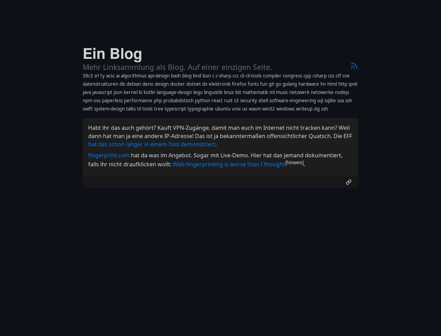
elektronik (219, 84)
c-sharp (223, 76)
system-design (109, 109)
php (158, 100)
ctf (338, 76)
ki (140, 92)
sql (320, 100)
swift (88, 109)
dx (204, 84)
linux (229, 92)
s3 (236, 100)
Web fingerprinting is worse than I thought (229, 164)
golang (290, 84)
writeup (304, 109)
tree (158, 109)
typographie (200, 109)
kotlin (149, 92)
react (217, 100)
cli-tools (253, 76)
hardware (308, 84)
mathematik (255, 92)
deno (147, 84)
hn (323, 84)
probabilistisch (178, 100)
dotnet (193, 84)
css (331, 76)
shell (263, 100)
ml (272, 92)
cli (242, 76)
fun (263, 84)
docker (177, 84)
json (118, 92)
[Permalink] (349, 182)
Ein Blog (112, 52)
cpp (307, 76)
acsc (110, 76)
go (278, 84)
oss (97, 100)
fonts (253, 84)
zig (317, 109)
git (271, 84)
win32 (268, 109)
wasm (255, 109)
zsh (324, 109)
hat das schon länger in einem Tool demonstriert (151, 144)
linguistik (213, 92)
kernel (130, 92)
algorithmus (133, 76)
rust (228, 100)
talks (131, 109)
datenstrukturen (100, 84)
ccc (236, 76)
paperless (112, 100)
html (332, 84)
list (238, 92)
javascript (102, 92)
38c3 (88, 76)
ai (118, 76)
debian (133, 84)
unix (236, 109)
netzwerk (299, 92)
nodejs (342, 92)
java (87, 92)
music (282, 92)
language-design (174, 92)
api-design (159, 76)
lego (198, 92)
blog (187, 76)
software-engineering (292, 100)
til (139, 109)
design (162, 84)
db (122, 84)
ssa (340, 100)
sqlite (330, 100)
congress (292, 76)
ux (244, 109)
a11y (99, 76)
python (202, 100)
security (248, 100)
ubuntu (222, 109)
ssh (348, 100)
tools (147, 109)
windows (285, 109)
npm (87, 100)
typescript (175, 109)
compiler (272, 76)
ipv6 (353, 84)
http (342, 84)
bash (176, 76)
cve (346, 76)
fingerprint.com (109, 155)
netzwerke (322, 92)
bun (207, 76)
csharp (319, 76)
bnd (197, 76)
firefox (239, 84)
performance (138, 100)
